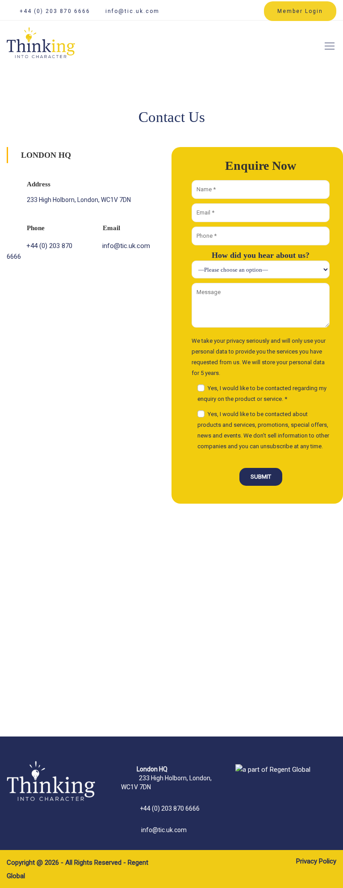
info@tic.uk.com (132, 11)
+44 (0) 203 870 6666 (55, 11)
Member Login (300, 11)
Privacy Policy (316, 861)
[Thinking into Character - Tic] (41, 47)
